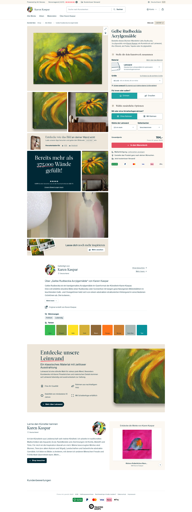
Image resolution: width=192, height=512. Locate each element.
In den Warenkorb (138, 145)
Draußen (151, 95)
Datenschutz (122, 494)
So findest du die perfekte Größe (151, 76)
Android (74, 145)
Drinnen (126, 95)
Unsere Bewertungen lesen (53, 187)
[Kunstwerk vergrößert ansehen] (105, 29)
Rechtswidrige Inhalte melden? (105, 494)
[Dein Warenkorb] (162, 9)
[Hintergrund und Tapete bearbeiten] (105, 33)
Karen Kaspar (42, 9)
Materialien (51, 16)
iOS (65, 145)
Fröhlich (49, 318)
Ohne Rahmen (126, 116)
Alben (41, 16)
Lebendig (59, 318)
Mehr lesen (140, 271)
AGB (76, 494)
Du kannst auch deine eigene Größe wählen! (135, 86)
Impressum (131, 494)
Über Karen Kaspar (68, 16)
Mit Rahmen (151, 116)
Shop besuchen (138, 268)
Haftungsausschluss (86, 494)
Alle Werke (31, 16)
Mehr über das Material (154, 60)
